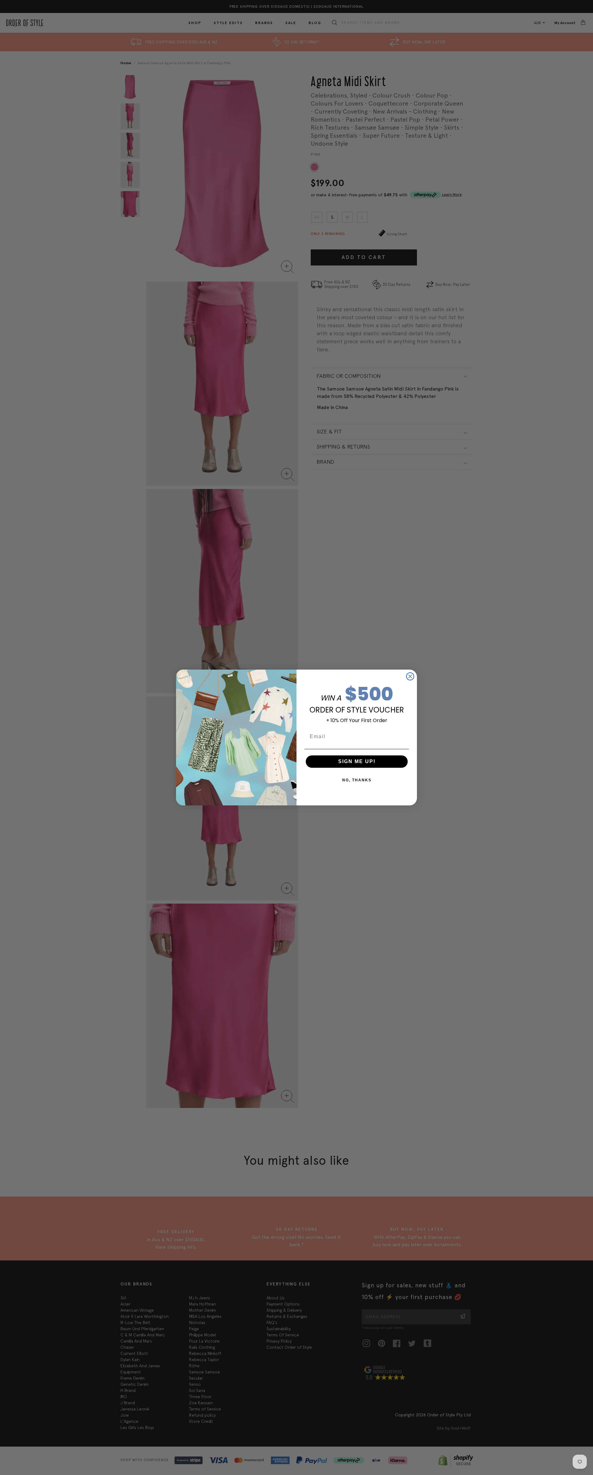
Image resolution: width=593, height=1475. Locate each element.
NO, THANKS (357, 780)
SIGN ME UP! (357, 761)
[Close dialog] (410, 676)
